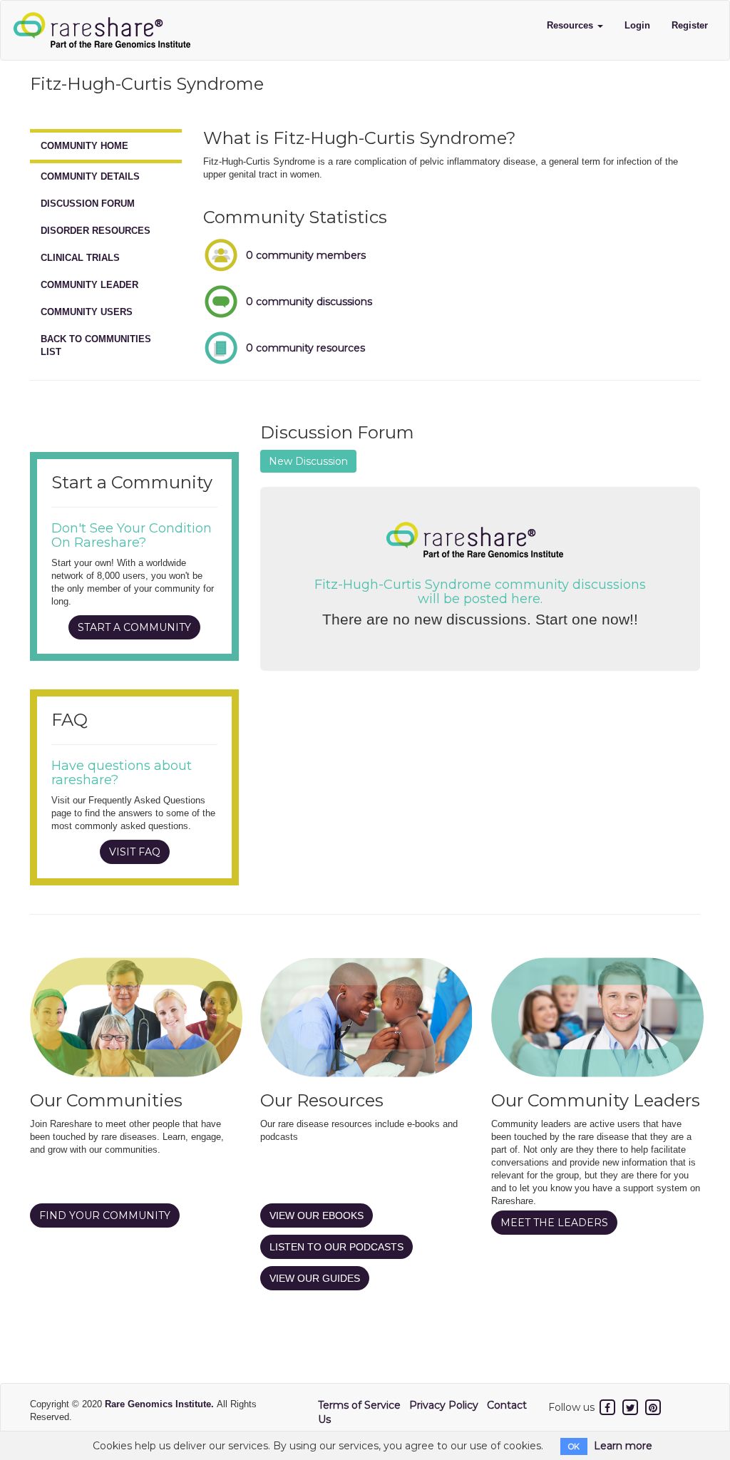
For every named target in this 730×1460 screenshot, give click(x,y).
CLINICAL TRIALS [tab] (80, 257)
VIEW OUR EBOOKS (316, 1215)
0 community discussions (309, 301)
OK (574, 1446)
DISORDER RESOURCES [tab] (95, 230)
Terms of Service (359, 1405)
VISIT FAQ (134, 851)
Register (690, 25)
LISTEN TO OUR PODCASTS (336, 1247)
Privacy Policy (443, 1405)
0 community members (306, 255)
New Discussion (308, 461)
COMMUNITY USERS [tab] (87, 312)
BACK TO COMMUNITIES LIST (96, 345)
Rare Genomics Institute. (161, 1404)
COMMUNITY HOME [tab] (84, 145)
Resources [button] (571, 25)
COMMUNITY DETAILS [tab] (90, 176)
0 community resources (305, 347)
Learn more (623, 1445)
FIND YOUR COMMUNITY (104, 1215)
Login (637, 25)
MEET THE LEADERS (554, 1222)
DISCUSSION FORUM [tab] (88, 203)
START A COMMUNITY (134, 627)
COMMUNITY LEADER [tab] (89, 284)
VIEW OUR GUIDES (314, 1278)
